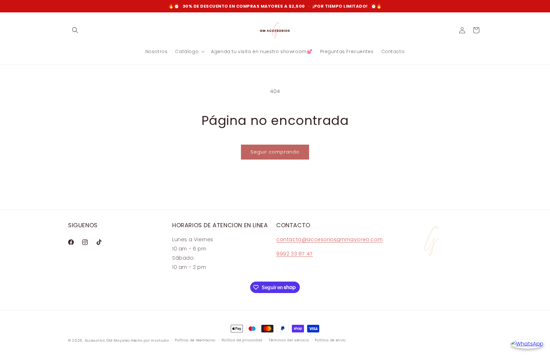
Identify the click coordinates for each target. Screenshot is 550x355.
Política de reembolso (195, 340)
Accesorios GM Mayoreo (107, 340)
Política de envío (330, 340)
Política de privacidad (242, 340)
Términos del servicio (289, 340)
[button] (75, 30)
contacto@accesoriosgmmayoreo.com (329, 239)
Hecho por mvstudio (150, 340)
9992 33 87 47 (294, 253)
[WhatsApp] (527, 344)
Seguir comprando (275, 151)
